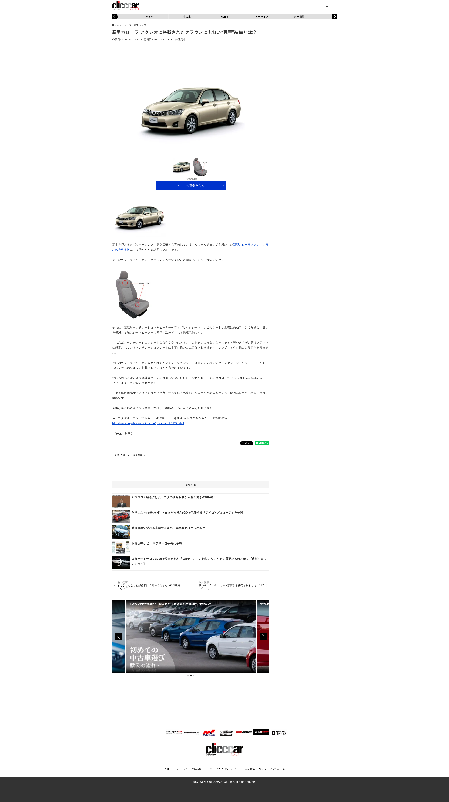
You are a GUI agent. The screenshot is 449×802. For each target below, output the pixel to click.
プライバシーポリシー (228, 769)
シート (147, 454)
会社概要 (250, 769)
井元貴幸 (180, 39)
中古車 (187, 16)
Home (224, 16)
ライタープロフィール (272, 769)
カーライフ (261, 16)
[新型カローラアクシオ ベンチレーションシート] (133, 293)
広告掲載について (201, 769)
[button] (334, 16)
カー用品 (299, 16)
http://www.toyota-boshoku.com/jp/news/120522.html (148, 423)
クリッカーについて (176, 769)
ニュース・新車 (130, 25)
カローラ (124, 454)
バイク (149, 16)
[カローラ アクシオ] (139, 217)
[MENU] (335, 6)
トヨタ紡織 (136, 454)
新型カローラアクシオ (248, 244)
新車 (144, 25)
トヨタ (115, 454)
